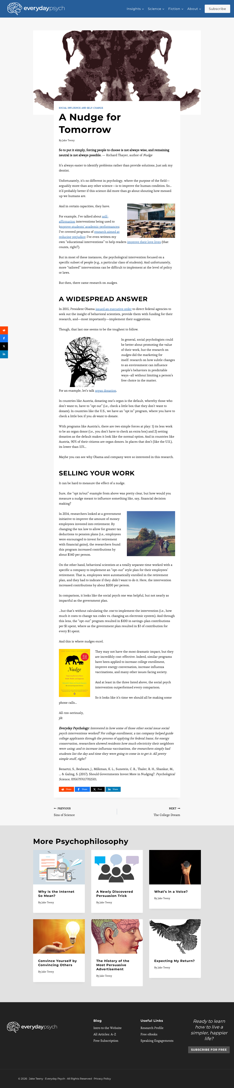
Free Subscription (105, 1041)
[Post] (4, 346)
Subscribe (217, 9)
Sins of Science (64, 812)
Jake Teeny (68, 140)
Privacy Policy (102, 1078)
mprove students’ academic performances (89, 226)
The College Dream (167, 812)
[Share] (4, 330)
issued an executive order (114, 309)
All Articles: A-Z (104, 1034)
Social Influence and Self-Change (81, 107)
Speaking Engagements (157, 1041)
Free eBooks (149, 1034)
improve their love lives (144, 242)
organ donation (105, 390)
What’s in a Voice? (171, 892)
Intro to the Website (107, 1028)
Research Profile (152, 1028)
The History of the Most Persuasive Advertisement (112, 965)
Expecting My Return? (174, 961)
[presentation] (59, 867)
